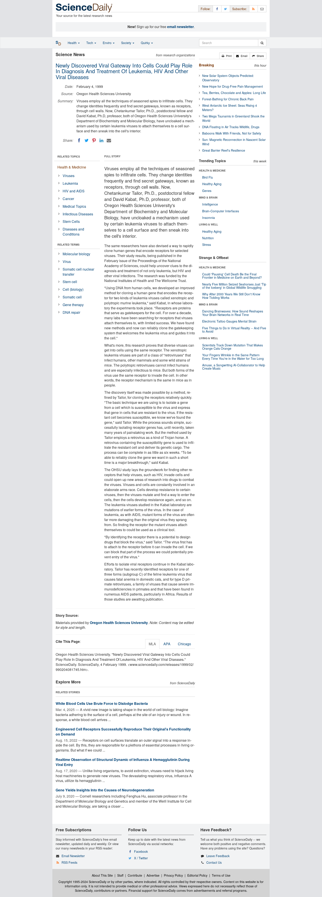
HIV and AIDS (74, 190)
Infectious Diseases (78, 213)
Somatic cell (72, 297)
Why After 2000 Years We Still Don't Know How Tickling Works (231, 296)
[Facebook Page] (217, 8)
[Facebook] (79, 140)
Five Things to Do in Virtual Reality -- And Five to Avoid (234, 329)
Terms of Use (221, 875)
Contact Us (214, 862)
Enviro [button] (107, 43)
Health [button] (73, 43)
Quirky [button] (146, 43)
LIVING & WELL (208, 224)
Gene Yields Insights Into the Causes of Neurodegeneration (105, 789)
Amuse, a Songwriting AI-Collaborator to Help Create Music (233, 366)
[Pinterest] (94, 140)
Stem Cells (71, 221)
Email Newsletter (73, 856)
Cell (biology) (73, 289)
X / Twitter (141, 858)
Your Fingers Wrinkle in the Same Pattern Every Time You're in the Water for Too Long (233, 356)
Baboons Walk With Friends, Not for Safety (231, 133)
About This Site (102, 875)
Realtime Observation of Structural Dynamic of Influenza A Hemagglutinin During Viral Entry (123, 762)
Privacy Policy (173, 875)
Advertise (153, 875)
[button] (226, 56)
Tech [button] (90, 43)
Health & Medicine (71, 167)
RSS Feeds (69, 862)
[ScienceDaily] (84, 7)
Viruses (68, 175)
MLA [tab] (152, 643)
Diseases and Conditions (73, 232)
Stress (206, 244)
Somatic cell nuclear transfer (78, 272)
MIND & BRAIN (208, 197)
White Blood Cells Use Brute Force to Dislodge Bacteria (102, 703)
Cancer (68, 198)
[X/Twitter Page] (225, 8)
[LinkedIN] (101, 140)
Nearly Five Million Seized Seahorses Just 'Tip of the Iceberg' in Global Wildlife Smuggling (234, 286)
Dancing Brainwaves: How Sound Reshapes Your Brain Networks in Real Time (232, 313)
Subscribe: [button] (239, 9)
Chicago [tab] (184, 643)
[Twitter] (86, 140)
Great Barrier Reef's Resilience (223, 150)
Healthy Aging (211, 184)
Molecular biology (76, 253)
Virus (67, 261)
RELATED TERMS (68, 244)
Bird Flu (207, 177)
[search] (262, 42)
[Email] (108, 140)
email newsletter (180, 26)
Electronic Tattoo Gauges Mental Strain (229, 321)
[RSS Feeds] (253, 8)
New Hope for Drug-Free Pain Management (232, 86)
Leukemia (70, 183)
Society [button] (126, 43)
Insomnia (208, 217)
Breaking (206, 64)
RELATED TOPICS (68, 156)
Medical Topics (74, 206)
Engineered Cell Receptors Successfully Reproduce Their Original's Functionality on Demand (123, 732)
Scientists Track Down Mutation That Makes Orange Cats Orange (232, 347)
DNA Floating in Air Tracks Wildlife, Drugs (230, 127)
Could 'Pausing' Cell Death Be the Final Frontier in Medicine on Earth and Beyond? (232, 276)
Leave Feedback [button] (218, 856)
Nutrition (208, 238)
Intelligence (210, 204)
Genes (206, 190)
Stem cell (70, 281)
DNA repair (71, 312)
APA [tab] (166, 643)
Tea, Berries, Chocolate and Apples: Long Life (234, 92)
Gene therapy (73, 304)
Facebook (141, 851)
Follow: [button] (206, 9)
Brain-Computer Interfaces (220, 211)
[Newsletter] (262, 8)
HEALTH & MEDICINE (212, 170)
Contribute (135, 875)
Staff (120, 875)
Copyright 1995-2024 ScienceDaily (82, 881)
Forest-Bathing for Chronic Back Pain (228, 99)
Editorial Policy (197, 875)
